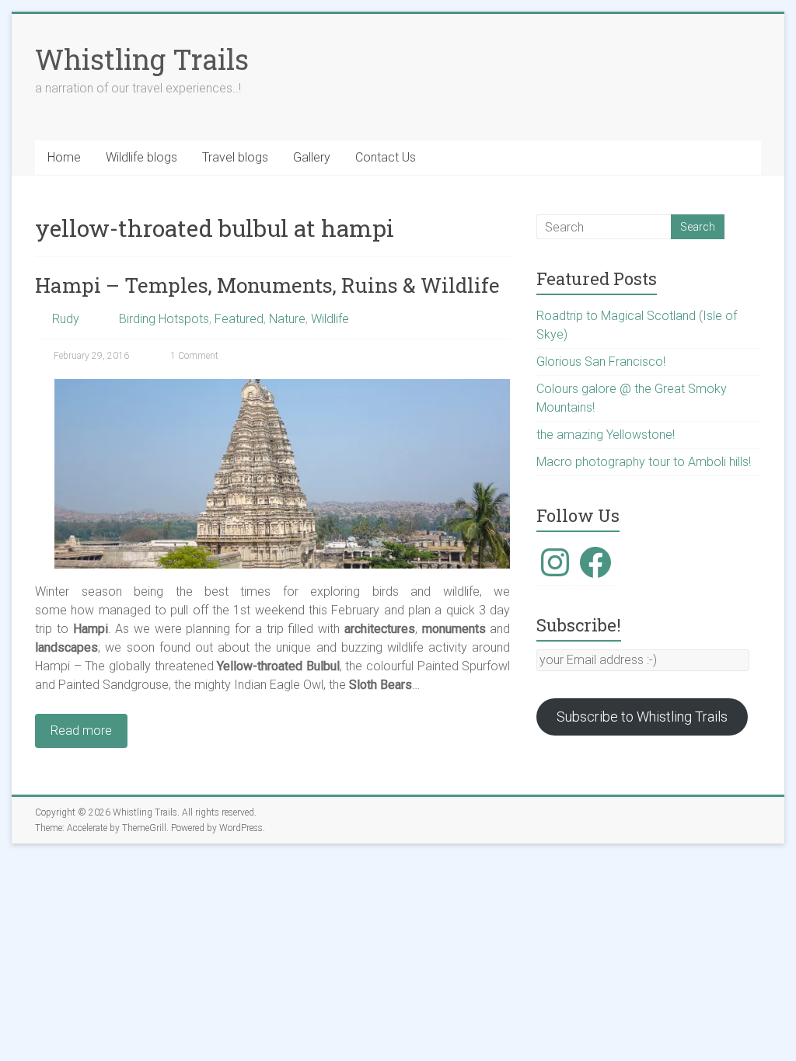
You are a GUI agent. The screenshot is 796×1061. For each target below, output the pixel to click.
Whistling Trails (142, 59)
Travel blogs (235, 157)
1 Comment (193, 355)
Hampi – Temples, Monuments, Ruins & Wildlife (267, 285)
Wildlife (330, 318)
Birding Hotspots (164, 318)
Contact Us (385, 157)
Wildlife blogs (141, 157)
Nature (287, 318)
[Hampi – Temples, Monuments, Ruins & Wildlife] (282, 386)
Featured (239, 318)
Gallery (311, 157)
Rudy (65, 318)
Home (64, 157)
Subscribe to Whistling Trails (642, 716)
